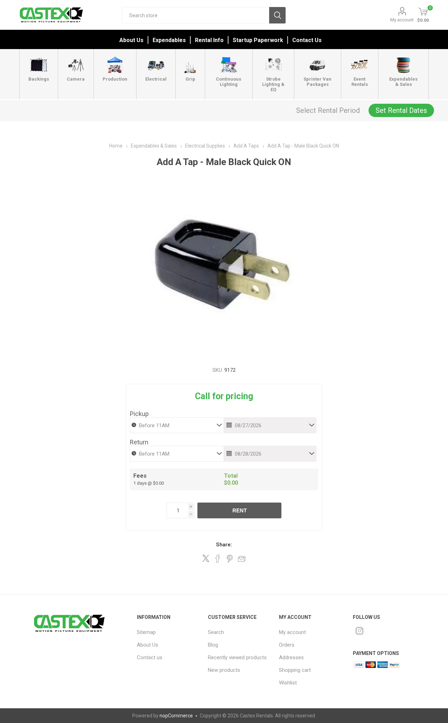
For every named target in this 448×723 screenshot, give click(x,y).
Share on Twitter (205, 558)
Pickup (139, 413)
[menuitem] (168, 632)
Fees (140, 475)
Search (277, 15)
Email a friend (242, 558)
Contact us (149, 657)
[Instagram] (359, 630)
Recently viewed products (237, 657)
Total (231, 475)
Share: (224, 544)
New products (224, 670)
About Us (131, 40)
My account (402, 19)
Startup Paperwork (258, 40)
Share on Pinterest (229, 558)
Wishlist (288, 683)
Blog (213, 645)
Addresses (291, 657)
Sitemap (146, 632)
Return (139, 442)
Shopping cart (295, 670)
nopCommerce (176, 715)
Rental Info (209, 40)
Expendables (169, 40)
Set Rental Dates (401, 110)
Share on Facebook (218, 558)
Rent (239, 510)
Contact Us (307, 40)
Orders (286, 645)
